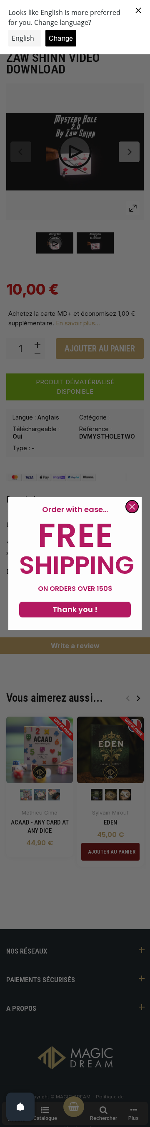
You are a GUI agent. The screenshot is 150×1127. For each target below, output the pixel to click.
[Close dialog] (132, 506)
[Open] (20, 1107)
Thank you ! (75, 609)
